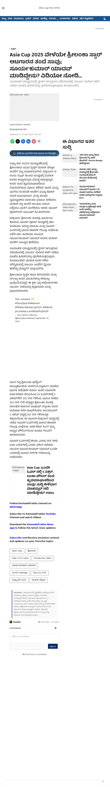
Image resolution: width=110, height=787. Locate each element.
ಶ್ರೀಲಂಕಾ (32, 551)
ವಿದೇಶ (36, 19)
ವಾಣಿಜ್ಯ (43, 19)
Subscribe (16, 538)
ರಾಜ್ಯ (4, 19)
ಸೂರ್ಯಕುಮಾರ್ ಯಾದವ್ (24, 565)
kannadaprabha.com (39, 598)
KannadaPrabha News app (32, 526)
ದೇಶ (10, 19)
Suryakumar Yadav (42, 558)
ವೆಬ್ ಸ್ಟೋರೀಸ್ (86, 19)
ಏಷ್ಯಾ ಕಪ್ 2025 (19, 580)
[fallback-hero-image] (70, 158)
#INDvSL (48, 307)
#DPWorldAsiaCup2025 (28, 307)
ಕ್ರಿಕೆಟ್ (28, 19)
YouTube (51, 514)
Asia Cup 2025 (39, 573)
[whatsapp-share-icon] (12, 143)
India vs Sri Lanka (20, 558)
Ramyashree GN (18, 129)
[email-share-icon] (34, 143)
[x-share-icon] (18, 143)
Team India (17, 551)
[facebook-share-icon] (23, 143)
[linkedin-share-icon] (28, 143)
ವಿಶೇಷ (75, 19)
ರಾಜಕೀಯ (19, 19)
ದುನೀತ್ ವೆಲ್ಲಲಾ (38, 580)
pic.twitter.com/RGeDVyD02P (31, 311)
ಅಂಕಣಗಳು (65, 19)
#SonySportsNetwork (27, 303)
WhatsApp (16, 507)
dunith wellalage (20, 573)
